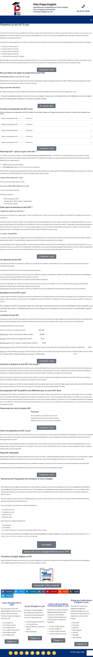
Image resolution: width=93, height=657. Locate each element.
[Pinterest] (43, 653)
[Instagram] (21, 653)
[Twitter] (16, 653)
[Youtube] (27, 653)
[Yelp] (49, 653)
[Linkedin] (32, 653)
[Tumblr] (54, 653)
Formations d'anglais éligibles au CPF (16, 556)
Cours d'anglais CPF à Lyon (11, 604)
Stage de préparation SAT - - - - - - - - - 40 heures (17, 136)
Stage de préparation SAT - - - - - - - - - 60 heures (17, 142)
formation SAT (34, 418)
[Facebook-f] (10, 653)
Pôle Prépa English (44, 4)
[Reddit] (38, 653)
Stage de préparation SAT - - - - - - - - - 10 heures (16, 118)
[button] (91, 20)
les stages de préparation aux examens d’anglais (45, 534)
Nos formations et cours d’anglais (10, 487)
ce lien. (23, 182)
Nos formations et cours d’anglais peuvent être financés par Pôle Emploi (53, 489)
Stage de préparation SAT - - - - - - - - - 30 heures (17, 130)
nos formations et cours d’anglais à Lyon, (22, 534)
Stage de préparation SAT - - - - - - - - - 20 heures (17, 124)
